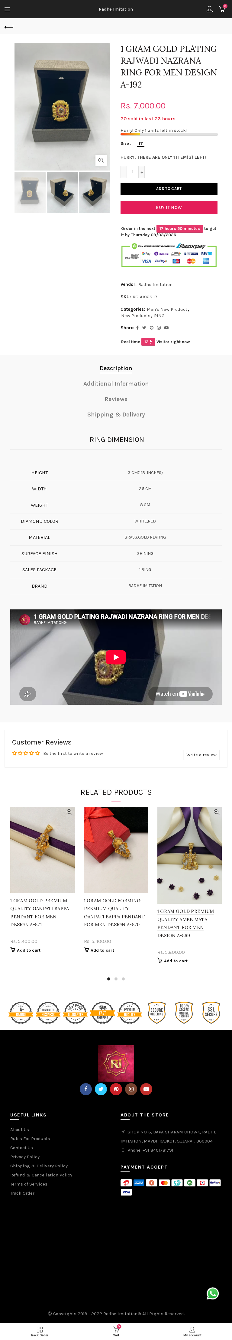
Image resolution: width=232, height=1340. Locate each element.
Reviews (116, 399)
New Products (135, 315)
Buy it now (169, 207)
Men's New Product (167, 309)
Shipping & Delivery (116, 414)
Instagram (131, 1089)
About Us (19, 1129)
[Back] (9, 26)
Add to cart (169, 188)
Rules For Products (30, 1138)
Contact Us (21, 1147)
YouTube (146, 1089)
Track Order (22, 1193)
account (209, 9)
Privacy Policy (25, 1156)
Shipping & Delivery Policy (39, 1166)
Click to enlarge (101, 160)
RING (159, 315)
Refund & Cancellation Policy (41, 1175)
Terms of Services (28, 1184)
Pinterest (116, 1089)
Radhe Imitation (116, 9)
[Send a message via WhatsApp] (213, 1293)
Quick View (69, 812)
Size (125, 143)
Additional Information (116, 383)
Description (116, 368)
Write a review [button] (201, 755)
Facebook (86, 1089)
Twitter (101, 1089)
